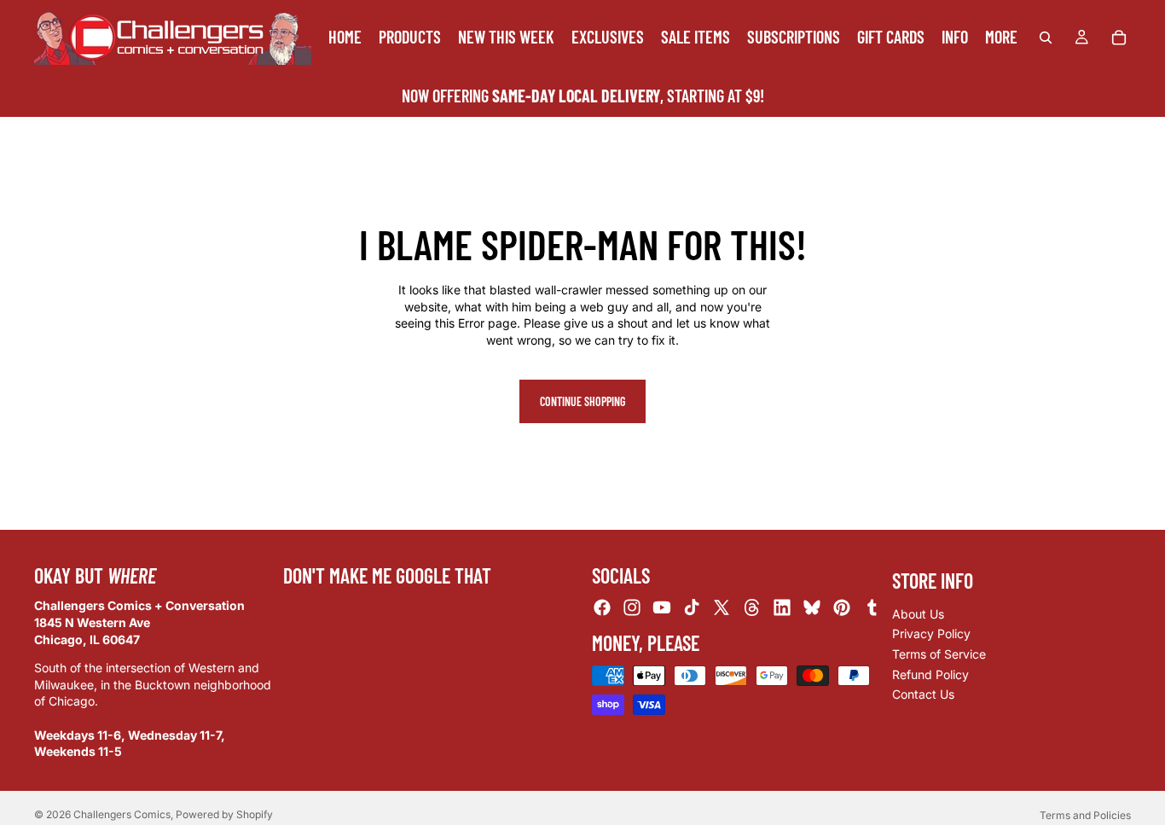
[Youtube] (662, 607)
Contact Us (923, 694)
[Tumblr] (871, 607)
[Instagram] (632, 607)
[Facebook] (602, 607)
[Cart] (1119, 37)
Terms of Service (939, 654)
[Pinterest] (842, 607)
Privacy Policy (931, 633)
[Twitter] (721, 607)
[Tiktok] (691, 607)
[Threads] (752, 607)
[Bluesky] (812, 607)
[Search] (1045, 37)
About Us (918, 614)
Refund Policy (930, 673)
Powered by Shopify (224, 814)
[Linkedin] (782, 607)
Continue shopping (582, 401)
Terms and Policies (1085, 815)
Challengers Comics (122, 814)
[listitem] (1001, 37)
